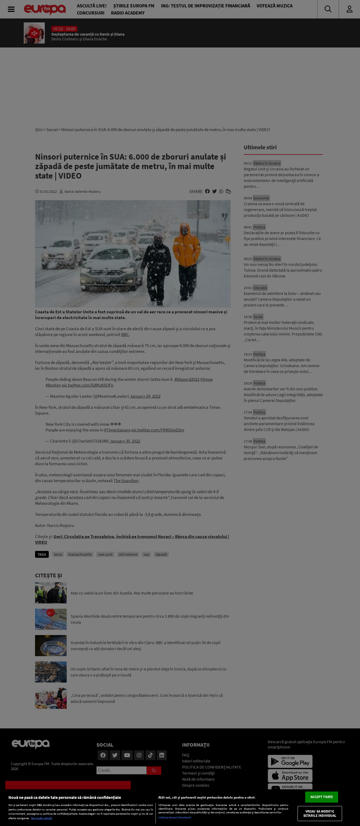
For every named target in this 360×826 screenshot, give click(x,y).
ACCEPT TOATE (321, 797)
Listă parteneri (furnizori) (174, 817)
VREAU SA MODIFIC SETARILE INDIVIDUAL (319, 813)
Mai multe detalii (41, 818)
